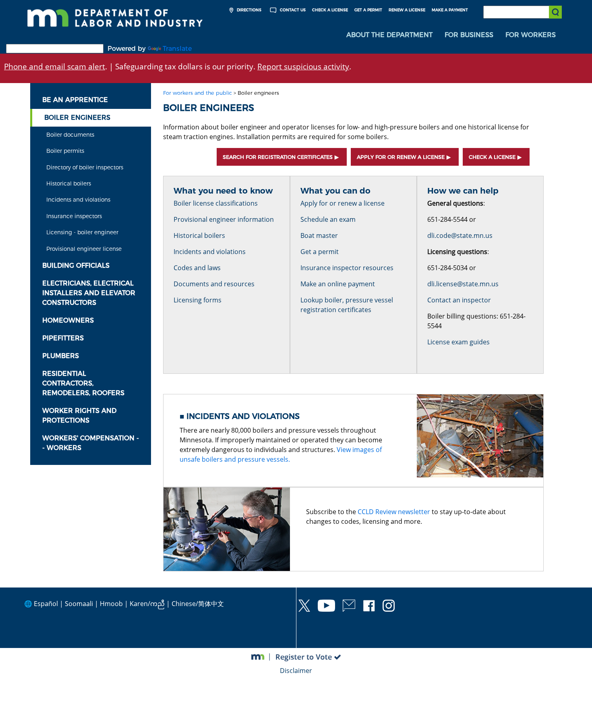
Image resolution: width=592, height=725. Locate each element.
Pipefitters (63, 338)
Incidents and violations (78, 199)
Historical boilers (68, 183)
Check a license (492, 157)
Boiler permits (65, 151)
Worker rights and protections (79, 415)
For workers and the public (197, 93)
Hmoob (111, 603)
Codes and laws (197, 267)
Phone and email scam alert (54, 66)
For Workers (530, 35)
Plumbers (60, 356)
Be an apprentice (75, 100)
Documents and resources (214, 283)
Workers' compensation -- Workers (90, 443)
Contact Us (292, 10)
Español (46, 603)
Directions (248, 10)
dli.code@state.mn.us (460, 235)
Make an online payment (337, 283)
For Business (469, 35)
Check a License (330, 10)
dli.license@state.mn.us (463, 283)
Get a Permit (368, 10)
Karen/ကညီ (147, 603)
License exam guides (458, 342)
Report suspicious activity (303, 66)
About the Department (389, 35)
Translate (177, 48)
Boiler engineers (77, 117)
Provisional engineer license (84, 249)
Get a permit (319, 251)
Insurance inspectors (74, 216)
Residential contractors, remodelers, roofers (83, 383)
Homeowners (68, 320)
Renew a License (407, 10)
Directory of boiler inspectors (84, 167)
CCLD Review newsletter (394, 511)
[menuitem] (389, 35)
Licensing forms (197, 300)
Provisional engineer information (224, 219)
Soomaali (79, 603)
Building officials (76, 265)
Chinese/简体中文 (198, 603)
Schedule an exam (328, 219)
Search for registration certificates (278, 157)
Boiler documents (70, 134)
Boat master (319, 235)
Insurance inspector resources (346, 267)
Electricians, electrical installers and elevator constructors (88, 292)
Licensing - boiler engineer (82, 232)
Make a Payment (450, 10)
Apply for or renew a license (401, 157)
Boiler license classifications (216, 203)
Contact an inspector (459, 300)
